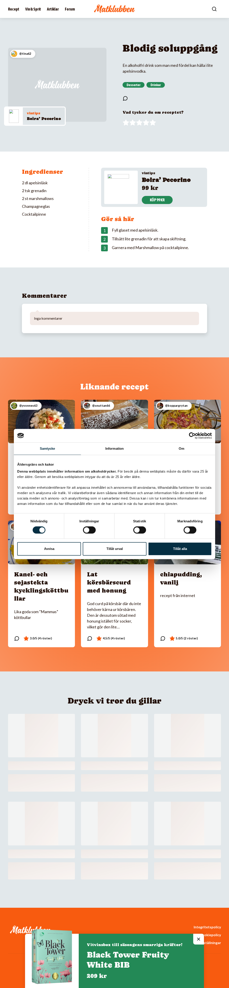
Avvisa (49, 549)
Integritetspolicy (207, 927)
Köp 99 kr (157, 200)
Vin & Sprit (33, 9)
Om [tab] (181, 448)
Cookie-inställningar (204, 942)
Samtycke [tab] (47, 448)
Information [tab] (114, 448)
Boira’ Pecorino (44, 118)
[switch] (89, 530)
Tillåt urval (114, 549)
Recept (13, 9)
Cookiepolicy (210, 935)
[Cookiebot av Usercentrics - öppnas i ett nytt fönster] (192, 435)
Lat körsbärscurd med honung (109, 582)
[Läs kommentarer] (125, 98)
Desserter (133, 85)
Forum (70, 9)
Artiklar (53, 9)
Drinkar (156, 85)
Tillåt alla (180, 549)
